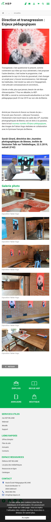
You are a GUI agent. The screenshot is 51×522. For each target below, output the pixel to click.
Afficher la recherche (43, 3)
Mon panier (39, 3)
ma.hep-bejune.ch (25, 3)
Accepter (25, 518)
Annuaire (16, 402)
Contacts (5, 451)
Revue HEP (34, 388)
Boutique (34, 402)
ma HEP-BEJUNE (8, 418)
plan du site (34, 3)
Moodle (4, 425)
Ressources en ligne (9, 469)
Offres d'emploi (7, 439)
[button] (23, 13)
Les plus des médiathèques (12, 465)
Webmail (5, 422)
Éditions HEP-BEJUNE (10, 461)
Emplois (16, 388)
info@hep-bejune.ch (12, 495)
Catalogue (6, 472)
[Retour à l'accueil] (6, 3)
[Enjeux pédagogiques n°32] (25, 46)
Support (5, 429)
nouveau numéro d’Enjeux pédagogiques (29, 123)
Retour (11, 366)
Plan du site (6, 443)
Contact (30, 3)
